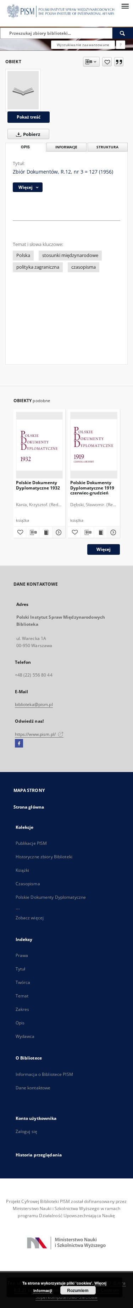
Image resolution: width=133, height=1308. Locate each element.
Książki (22, 870)
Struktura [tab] (107, 147)
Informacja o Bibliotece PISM (44, 1074)
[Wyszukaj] (122, 33)
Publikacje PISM (31, 843)
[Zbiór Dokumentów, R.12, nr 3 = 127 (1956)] (23, 90)
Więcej (103, 549)
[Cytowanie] (118, 61)
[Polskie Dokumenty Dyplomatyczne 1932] (39, 445)
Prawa (22, 955)
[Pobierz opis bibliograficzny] (32, 532)
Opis (20, 1023)
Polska (23, 255)
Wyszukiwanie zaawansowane (83, 44)
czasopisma (83, 267)
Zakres (22, 1009)
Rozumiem (78, 1290)
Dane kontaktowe (33, 1088)
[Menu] (124, 5)
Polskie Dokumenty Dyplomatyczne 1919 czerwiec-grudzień (92, 488)
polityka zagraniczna (37, 267)
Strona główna (28, 807)
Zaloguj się (27, 1131)
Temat (22, 996)
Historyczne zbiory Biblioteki (44, 857)
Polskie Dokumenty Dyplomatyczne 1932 (38, 485)
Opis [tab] (25, 147)
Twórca (23, 982)
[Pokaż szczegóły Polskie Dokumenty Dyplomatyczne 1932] (57, 532)
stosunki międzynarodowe (70, 255)
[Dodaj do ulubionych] (107, 61)
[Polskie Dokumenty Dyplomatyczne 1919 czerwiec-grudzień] (94, 445)
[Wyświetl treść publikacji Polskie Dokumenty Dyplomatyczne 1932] (45, 532)
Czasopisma (28, 884)
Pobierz (31, 134)
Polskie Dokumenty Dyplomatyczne (51, 897)
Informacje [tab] (66, 147)
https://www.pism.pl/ (36, 734)
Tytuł (21, 969)
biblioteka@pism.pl (34, 704)
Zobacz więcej (30, 918)
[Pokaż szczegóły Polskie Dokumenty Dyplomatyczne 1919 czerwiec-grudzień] (112, 532)
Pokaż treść (28, 117)
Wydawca (25, 1036)
